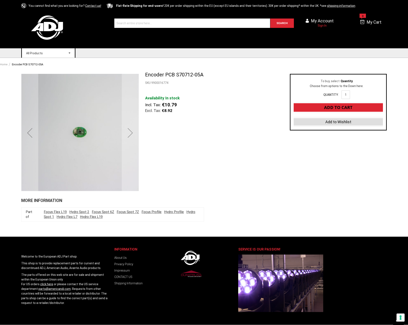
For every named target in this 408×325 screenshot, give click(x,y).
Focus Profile (152, 212)
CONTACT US (123, 277)
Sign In (322, 25)
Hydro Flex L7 (67, 217)
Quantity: (331, 94)
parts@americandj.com (54, 289)
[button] (29, 133)
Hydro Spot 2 (79, 212)
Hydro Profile (174, 212)
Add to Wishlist (338, 122)
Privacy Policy (123, 264)
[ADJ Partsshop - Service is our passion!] (50, 27)
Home (3, 64)
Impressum (122, 270)
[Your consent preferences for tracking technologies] (401, 318)
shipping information (341, 5)
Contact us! (93, 5)
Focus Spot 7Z (128, 212)
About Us (120, 257)
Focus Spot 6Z (103, 212)
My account (322, 20)
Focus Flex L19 (55, 212)
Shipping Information (128, 283)
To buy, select (337, 81)
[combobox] (204, 23)
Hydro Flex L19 (91, 217)
